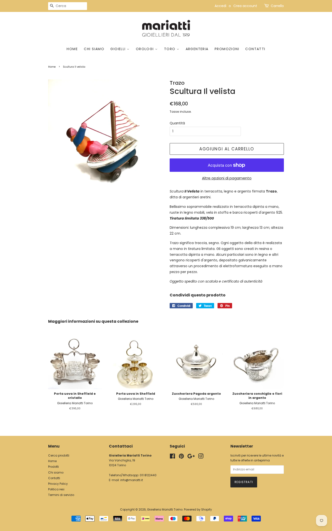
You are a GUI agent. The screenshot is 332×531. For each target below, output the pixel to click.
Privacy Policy (58, 484)
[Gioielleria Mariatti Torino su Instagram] (200, 457)
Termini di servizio (61, 495)
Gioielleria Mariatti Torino (165, 510)
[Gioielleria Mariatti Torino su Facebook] (172, 457)
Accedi (220, 5)
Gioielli (118, 48)
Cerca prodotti (58, 456)
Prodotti (53, 467)
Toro (170, 48)
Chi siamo (94, 48)
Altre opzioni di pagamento (227, 178)
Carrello (277, 5)
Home (72, 48)
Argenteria (197, 48)
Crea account (245, 5)
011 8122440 (148, 475)
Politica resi (56, 489)
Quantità (177, 123)
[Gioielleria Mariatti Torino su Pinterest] (181, 457)
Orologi (145, 48)
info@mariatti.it (131, 480)
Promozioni (227, 48)
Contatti (255, 48)
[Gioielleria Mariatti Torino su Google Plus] (191, 457)
